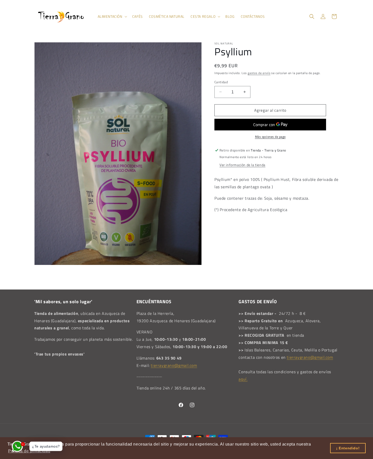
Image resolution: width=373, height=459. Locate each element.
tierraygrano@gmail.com (174, 365)
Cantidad (221, 81)
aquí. (243, 379)
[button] (112, 16)
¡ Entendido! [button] (348, 448)
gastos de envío (259, 73)
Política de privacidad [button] (29, 451)
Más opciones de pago (270, 136)
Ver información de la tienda (242, 164)
